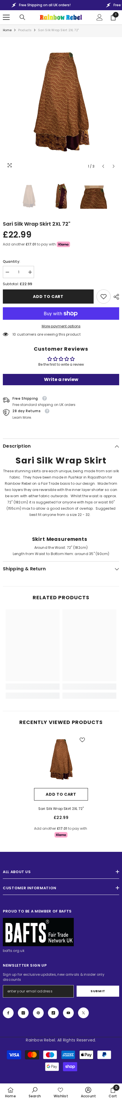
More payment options (61, 326)
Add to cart (48, 296)
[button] (103, 166)
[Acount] (99, 17)
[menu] (6, 17)
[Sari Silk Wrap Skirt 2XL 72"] (61, 761)
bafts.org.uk (13, 950)
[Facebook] (8, 1012)
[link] (103, 296)
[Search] (22, 17)
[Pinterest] (38, 1012)
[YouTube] (68, 1012)
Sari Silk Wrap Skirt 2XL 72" (61, 808)
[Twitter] (83, 1012)
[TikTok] (53, 1012)
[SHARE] (115, 297)
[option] (61, 106)
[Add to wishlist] (82, 740)
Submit (98, 991)
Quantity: (11, 261)
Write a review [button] (61, 379)
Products (25, 30)
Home (7, 30)
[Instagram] (23, 1012)
